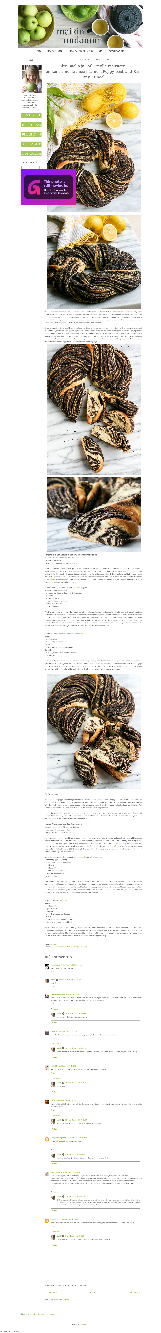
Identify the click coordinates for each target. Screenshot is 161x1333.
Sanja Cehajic (55, 1172)
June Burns (54, 1219)
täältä (52, 579)
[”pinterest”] (31, 117)
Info (39, 51)
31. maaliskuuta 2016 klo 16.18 (76, 1083)
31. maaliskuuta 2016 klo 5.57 (75, 1048)
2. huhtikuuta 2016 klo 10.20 (71, 1172)
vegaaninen (79, 947)
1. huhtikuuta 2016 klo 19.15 (75, 1155)
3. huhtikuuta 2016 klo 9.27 (74, 1236)
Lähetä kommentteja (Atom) (59, 1300)
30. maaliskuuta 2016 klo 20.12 (72, 965)
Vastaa (53, 972)
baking (53, 947)
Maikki (53, 980)
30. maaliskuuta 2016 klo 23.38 (66, 1031)
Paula (52, 1066)
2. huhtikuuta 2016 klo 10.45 (75, 1197)
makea (67, 947)
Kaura (53, 1031)
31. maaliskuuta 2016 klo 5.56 (75, 1014)
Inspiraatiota (116, 51)
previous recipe (64, 901)
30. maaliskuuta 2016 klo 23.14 (76, 994)
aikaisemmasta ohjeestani (73, 634)
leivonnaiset (60, 947)
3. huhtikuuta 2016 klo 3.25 (68, 1219)
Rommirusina (55, 965)
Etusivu (92, 1293)
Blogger (86, 1324)
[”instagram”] (31, 127)
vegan (86, 947)
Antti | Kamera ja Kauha (59, 1138)
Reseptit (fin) (55, 51)
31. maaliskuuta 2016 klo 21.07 (65, 1101)
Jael (52, 1101)
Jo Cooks (76, 588)
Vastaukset (57, 1009)
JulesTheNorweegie (58, 994)
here (113, 846)
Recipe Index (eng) (81, 51)
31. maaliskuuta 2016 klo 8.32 (65, 1066)
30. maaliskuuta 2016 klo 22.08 (70, 980)
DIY (100, 51)
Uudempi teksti (51, 1293)
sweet (73, 947)
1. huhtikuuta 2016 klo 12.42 (78, 1138)
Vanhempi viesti (134, 1293)
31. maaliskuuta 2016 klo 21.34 (76, 1120)
